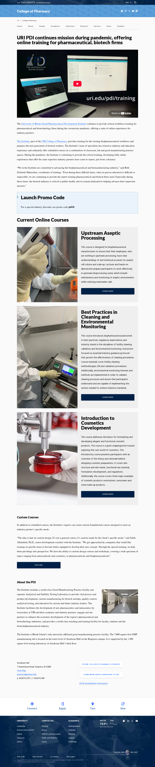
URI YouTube (137, 721)
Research (84, 26)
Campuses (21, 738)
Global (19, 734)
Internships (72, 742)
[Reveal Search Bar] (135, 2)
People (42, 26)
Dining (44, 730)
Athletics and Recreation (51, 734)
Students (120, 26)
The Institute (23, 141)
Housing (45, 726)
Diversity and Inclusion (25, 730)
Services (97, 26)
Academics (55, 26)
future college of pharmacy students (101, 664)
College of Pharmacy (33, 11)
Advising (71, 734)
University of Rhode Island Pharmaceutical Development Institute (53, 123)
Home (19, 26)
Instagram (126, 11)
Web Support (70, 757)
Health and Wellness (49, 738)
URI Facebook (124, 721)
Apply (62, 708)
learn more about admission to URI (101, 674)
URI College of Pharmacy (54, 141)
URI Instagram (128, 721)
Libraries (71, 738)
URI (18, 20)
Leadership (21, 726)
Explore (39, 565)
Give (122, 708)
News (108, 26)
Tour (92, 708)
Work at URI (21, 757)
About (30, 26)
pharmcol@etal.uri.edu (26, 674)
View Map (21, 670)
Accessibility (54, 757)
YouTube (133, 11)
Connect (32, 708)
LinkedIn (137, 11)
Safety (19, 742)
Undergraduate (74, 726)
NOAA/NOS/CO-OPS (108, 727)
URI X (132, 721)
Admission (70, 26)
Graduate (72, 730)
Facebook (122, 11)
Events (44, 742)
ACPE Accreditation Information (93, 683)
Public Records (37, 757)
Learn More (107, 291)
